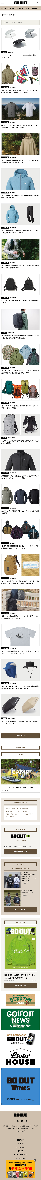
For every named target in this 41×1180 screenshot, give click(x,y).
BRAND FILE (20, 1155)
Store (34, 8)
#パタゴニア (10, 817)
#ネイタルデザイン (28, 814)
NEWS (20, 1140)
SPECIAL (20, 8)
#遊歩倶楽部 (24, 808)
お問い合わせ (14, 1126)
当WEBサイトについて (28, 1128)
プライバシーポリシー (12, 1128)
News (3, 8)
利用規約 (35, 1126)
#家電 (8, 808)
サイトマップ (20, 1131)
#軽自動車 (9, 811)
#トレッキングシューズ (13, 814)
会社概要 (5, 1126)
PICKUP (11, 8)
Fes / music (6, 6)
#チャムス (15, 808)
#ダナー (32, 811)
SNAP (27, 8)
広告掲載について (25, 1126)
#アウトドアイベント (21, 811)
